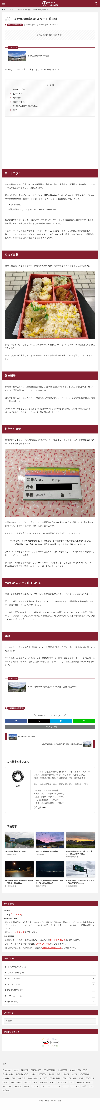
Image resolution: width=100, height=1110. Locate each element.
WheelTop (17, 1086)
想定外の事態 (19, 102)
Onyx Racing (32, 1078)
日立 (91, 1086)
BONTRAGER (36, 1070)
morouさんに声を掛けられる (25, 106)
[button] (16, 721)
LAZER (74, 1074)
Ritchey (5, 1082)
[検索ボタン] (96, 3)
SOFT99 (27, 1082)
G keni (72, 1070)
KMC (58, 1074)
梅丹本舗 (6, 1090)
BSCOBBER (62, 1070)
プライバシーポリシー (51, 948)
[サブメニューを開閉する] (93, 972)
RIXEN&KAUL (16, 1082)
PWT (81, 1078)
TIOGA (52, 1082)
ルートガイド (14, 996)
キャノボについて (16, 967)
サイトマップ (18, 932)
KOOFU (66, 1074)
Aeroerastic (7, 1070)
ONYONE (21, 1078)
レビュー (13, 984)
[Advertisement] (50, 141)
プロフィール (15, 914)
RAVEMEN (90, 1078)
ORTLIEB (43, 1078)
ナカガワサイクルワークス (50, 1086)
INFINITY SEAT (22, 1074)
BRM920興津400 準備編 (38, 56)
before (16, 1070)
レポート (13, 978)
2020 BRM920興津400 (15, 25)
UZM (71, 1082)
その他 (12, 1001)
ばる (18, 785)
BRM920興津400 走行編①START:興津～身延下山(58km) (52, 687)
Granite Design (8, 1074)
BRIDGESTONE (49, 1070)
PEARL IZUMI (55, 1078)
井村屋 (84, 1086)
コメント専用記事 (57, 940)
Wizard (26, 1086)
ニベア (65, 1086)
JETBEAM (42, 1074)
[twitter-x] (35, 807)
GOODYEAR (82, 1070)
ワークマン (75, 1086)
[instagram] (39, 807)
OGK (13, 1078)
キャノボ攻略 (15, 973)
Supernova (43, 1082)
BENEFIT (24, 1070)
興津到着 (17, 98)
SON (35, 1082)
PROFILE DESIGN (69, 1078)
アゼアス (35, 1086)
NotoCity (6, 1078)
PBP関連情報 (15, 990)
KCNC (51, 1074)
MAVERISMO (84, 1074)
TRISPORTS (62, 1082)
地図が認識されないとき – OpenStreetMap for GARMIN (32, 209)
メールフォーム (43, 944)
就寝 (15, 110)
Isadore (33, 1074)
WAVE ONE (7, 1086)
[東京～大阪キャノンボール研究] (50, 3)
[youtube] (43, 807)
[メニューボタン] (3, 3)
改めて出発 (18, 94)
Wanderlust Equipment (84, 1082)
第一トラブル (19, 89)
